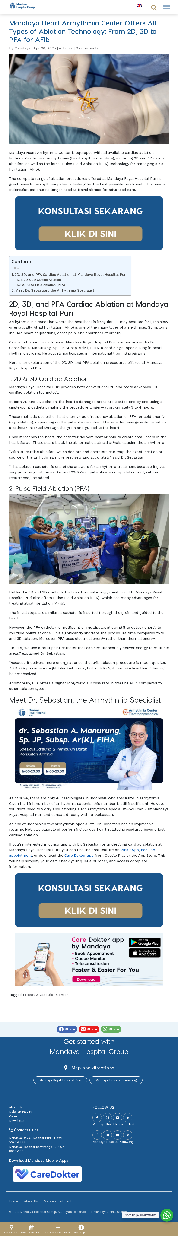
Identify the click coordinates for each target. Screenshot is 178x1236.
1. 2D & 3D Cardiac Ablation (41, 280)
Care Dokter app (79, 855)
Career (14, 1116)
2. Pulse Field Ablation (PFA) (43, 285)
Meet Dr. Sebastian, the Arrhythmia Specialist (54, 290)
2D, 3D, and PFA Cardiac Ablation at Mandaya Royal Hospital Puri (71, 275)
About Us (16, 1107)
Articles (66, 48)
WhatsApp (130, 850)
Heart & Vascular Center (46, 994)
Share (69, 1029)
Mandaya (22, 48)
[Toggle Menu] (166, 7)
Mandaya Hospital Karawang (116, 1080)
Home (13, 1201)
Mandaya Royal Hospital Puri (60, 1080)
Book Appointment (58, 1201)
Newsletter (17, 1120)
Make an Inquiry (20, 1111)
